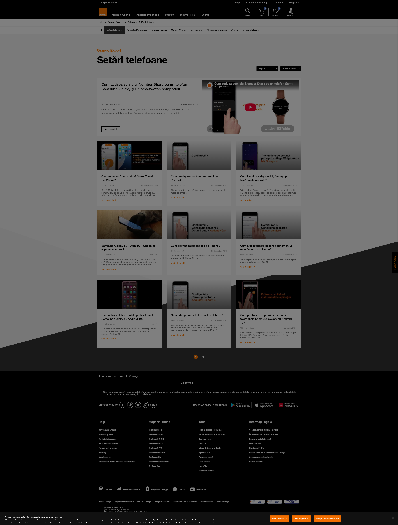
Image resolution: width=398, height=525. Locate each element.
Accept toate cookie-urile (327, 518)
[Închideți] (393, 518)
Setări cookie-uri (279, 518)
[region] (199, 518)
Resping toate (301, 518)
